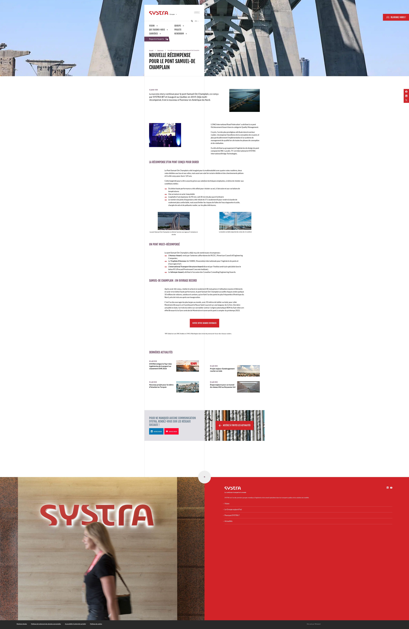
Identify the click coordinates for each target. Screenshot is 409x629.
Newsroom (179, 33)
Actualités (228, 521)
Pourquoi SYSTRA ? (232, 515)
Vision (227, 503)
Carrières (153, 33)
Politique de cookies (96, 624)
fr (196, 21)
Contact (197, 12)
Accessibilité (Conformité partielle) (75, 624)
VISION (152, 25)
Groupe (172, 14)
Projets (177, 29)
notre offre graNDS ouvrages (204, 323)
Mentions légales (22, 624)
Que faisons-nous (157, 29)
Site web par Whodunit (314, 624)
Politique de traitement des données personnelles (46, 624)
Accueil (151, 50)
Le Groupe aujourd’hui (233, 509)
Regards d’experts (156, 39)
